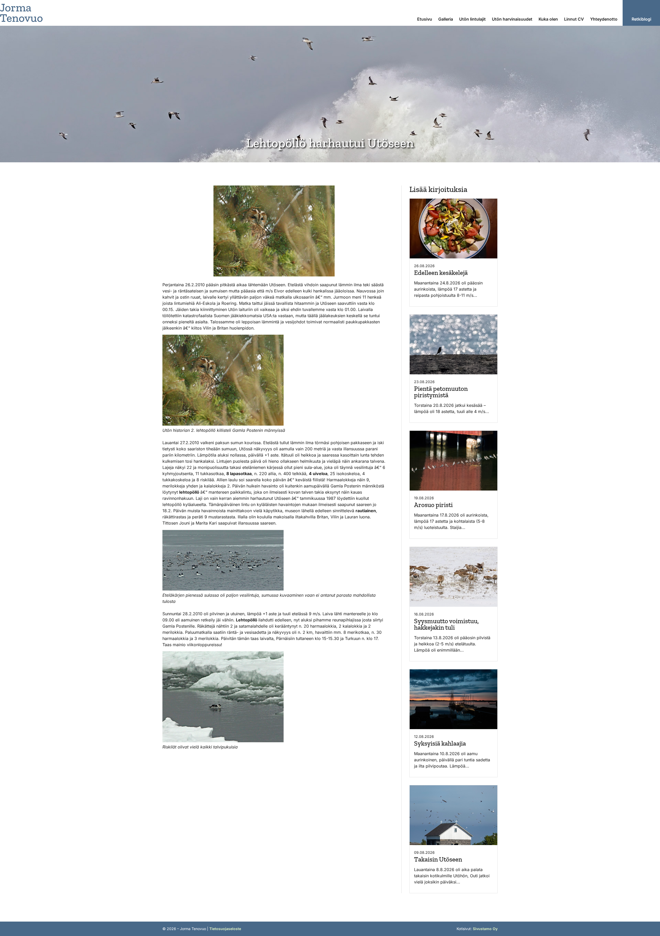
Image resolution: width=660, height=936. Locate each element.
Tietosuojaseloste (225, 928)
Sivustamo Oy (485, 928)
